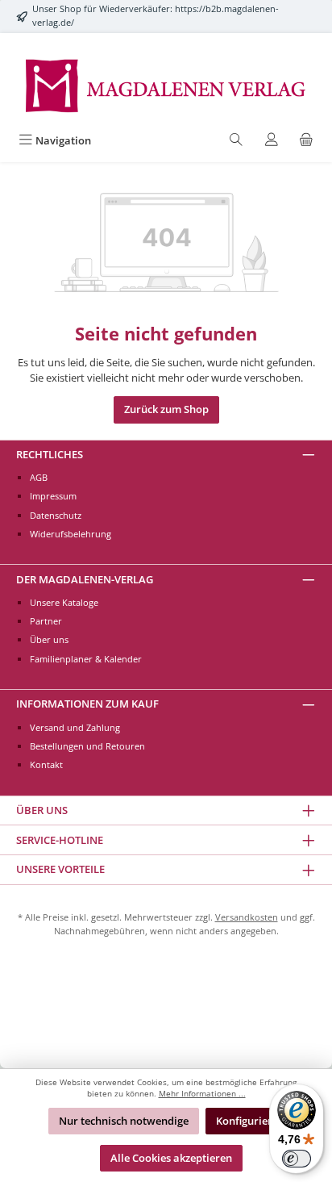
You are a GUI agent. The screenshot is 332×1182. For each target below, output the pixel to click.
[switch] (296, 1158)
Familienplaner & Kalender (86, 659)
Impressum (53, 496)
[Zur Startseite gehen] (166, 84)
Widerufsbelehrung (70, 534)
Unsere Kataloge (64, 602)
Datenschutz (55, 515)
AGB (39, 477)
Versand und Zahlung (75, 727)
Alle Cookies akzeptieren (171, 1158)
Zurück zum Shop (166, 409)
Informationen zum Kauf (87, 703)
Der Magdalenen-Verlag (84, 579)
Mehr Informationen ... (202, 1093)
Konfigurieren (250, 1120)
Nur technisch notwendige (124, 1120)
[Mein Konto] (271, 140)
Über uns (49, 639)
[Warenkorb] (306, 140)
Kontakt (46, 764)
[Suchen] (236, 140)
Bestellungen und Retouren (87, 746)
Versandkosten (246, 917)
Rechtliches (49, 454)
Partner (46, 621)
